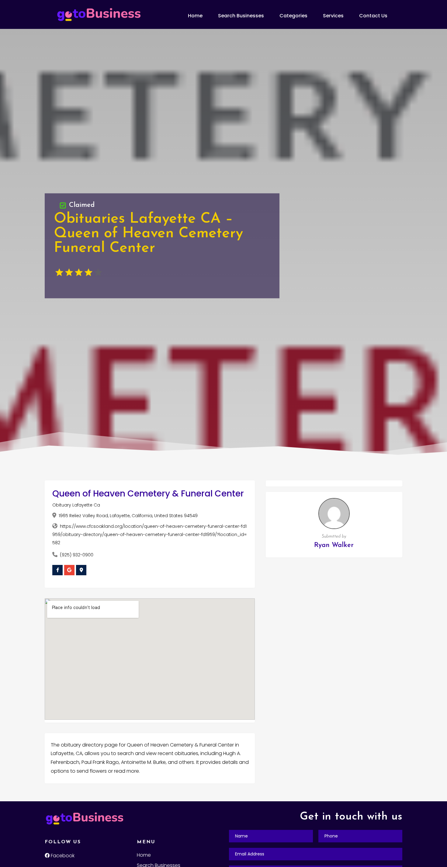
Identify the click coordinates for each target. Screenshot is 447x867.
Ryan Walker (334, 545)
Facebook (62, 855)
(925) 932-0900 (76, 555)
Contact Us (373, 15)
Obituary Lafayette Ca (76, 505)
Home (195, 15)
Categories (293, 15)
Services (333, 15)
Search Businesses (241, 15)
